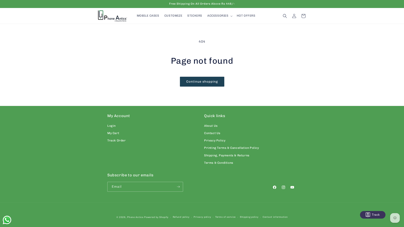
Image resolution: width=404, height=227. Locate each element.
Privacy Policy (214, 140)
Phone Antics (135, 217)
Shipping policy (249, 217)
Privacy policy (202, 217)
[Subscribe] (178, 187)
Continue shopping (202, 81)
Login (111, 126)
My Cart (113, 133)
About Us (211, 126)
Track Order (116, 140)
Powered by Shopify (156, 217)
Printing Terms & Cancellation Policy (231, 148)
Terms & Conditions (218, 163)
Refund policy (181, 217)
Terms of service (225, 217)
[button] (219, 15)
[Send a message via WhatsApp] (7, 220)
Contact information (275, 217)
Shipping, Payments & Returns (227, 155)
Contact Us (212, 133)
